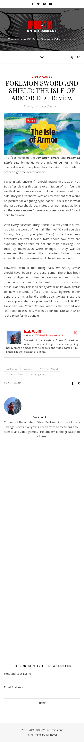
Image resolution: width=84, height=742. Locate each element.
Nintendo (11, 369)
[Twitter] (75, 332)
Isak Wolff (32, 331)
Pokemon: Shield (48, 369)
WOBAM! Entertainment (49, 335)
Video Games (42, 76)
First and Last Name (17, 673)
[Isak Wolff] (15, 337)
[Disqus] (42, 502)
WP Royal (51, 734)
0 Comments (52, 106)
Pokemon (28, 369)
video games (38, 374)
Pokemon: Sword (15, 374)
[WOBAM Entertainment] (42, 26)
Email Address (13, 687)
